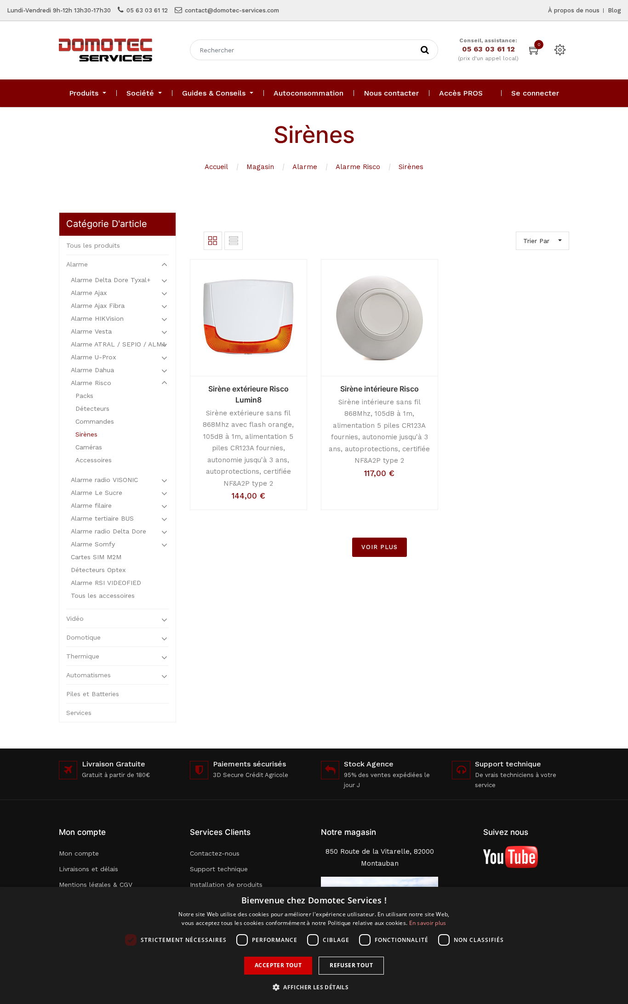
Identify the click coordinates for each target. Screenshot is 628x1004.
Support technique (219, 869)
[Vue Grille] (213, 241)
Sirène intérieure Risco (379, 388)
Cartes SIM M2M (96, 557)
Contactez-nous (215, 853)
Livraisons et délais (88, 869)
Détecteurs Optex (98, 569)
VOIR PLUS (379, 547)
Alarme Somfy (93, 544)
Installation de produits (226, 884)
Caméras (88, 447)
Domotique (83, 637)
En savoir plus (427, 923)
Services (78, 712)
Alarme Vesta (91, 331)
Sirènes (411, 167)
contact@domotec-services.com (232, 10)
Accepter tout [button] (278, 965)
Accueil (216, 167)
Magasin (260, 167)
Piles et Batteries (92, 694)
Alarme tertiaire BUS (102, 518)
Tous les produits (93, 245)
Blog (614, 10)
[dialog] (314, 945)
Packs (84, 395)
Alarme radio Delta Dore (108, 531)
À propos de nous (573, 10)
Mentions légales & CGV (95, 884)
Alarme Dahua (92, 370)
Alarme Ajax (89, 292)
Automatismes (88, 675)
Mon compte (79, 853)
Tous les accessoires (103, 595)
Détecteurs (92, 408)
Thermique (82, 656)
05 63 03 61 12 (147, 10)
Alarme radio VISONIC (104, 479)
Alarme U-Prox (93, 357)
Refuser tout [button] (351, 965)
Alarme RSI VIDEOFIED (106, 582)
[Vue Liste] (233, 241)
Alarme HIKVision (97, 318)
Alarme (304, 167)
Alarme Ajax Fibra (98, 305)
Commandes (94, 421)
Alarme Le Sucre (96, 492)
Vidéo (75, 618)
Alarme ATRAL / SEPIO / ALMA (118, 344)
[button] (314, 987)
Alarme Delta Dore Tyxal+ (111, 280)
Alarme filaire (91, 505)
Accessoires (93, 460)
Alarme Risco (358, 167)
